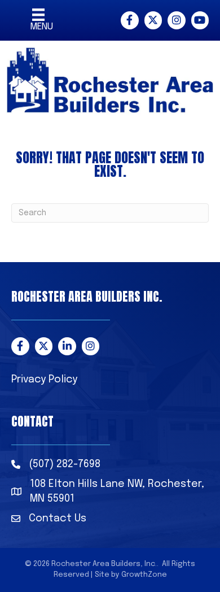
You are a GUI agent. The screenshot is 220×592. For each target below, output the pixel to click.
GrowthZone (144, 574)
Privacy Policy (44, 380)
